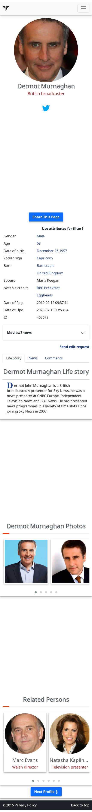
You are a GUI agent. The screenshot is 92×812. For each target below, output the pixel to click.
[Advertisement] (46, 163)
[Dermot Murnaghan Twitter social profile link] (46, 108)
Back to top (80, 805)
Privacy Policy (26, 805)
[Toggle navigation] (83, 8)
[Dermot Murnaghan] (46, 49)
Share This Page (46, 217)
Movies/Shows (19, 332)
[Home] (6, 8)
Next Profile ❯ (46, 791)
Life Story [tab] (13, 358)
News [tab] (33, 358)
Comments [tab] (54, 358)
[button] (35, 592)
